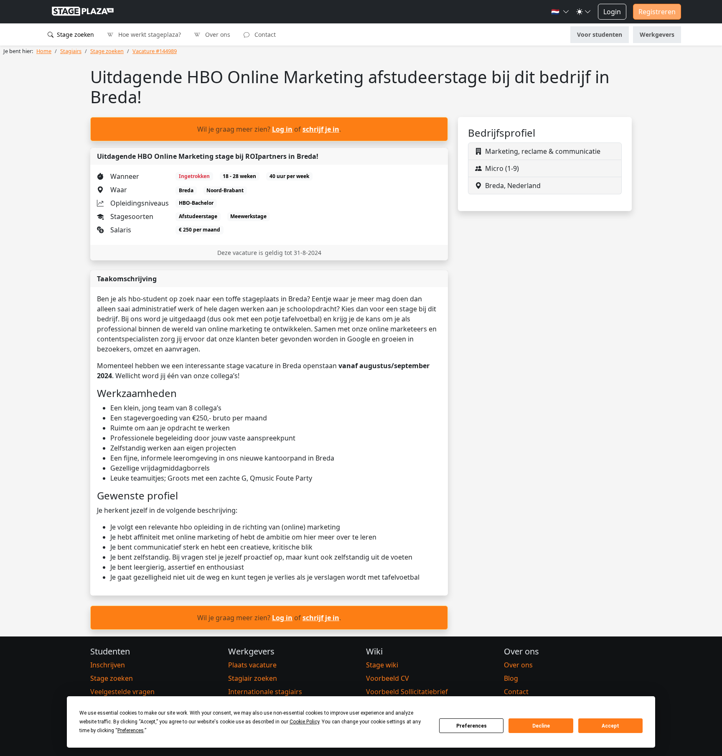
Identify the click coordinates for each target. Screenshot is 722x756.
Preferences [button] (130, 730)
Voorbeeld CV (387, 678)
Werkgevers (657, 34)
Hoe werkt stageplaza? (149, 34)
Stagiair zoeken (252, 678)
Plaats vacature (252, 664)
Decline (541, 726)
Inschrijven (107, 664)
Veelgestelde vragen (122, 691)
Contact (264, 34)
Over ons (216, 34)
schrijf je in (321, 129)
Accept (610, 726)
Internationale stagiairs (265, 691)
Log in (282, 129)
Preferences (471, 726)
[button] (560, 12)
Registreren (657, 11)
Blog (511, 678)
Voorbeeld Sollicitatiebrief (407, 691)
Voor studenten (599, 34)
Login (612, 11)
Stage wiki (382, 664)
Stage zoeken (74, 34)
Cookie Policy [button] (304, 722)
